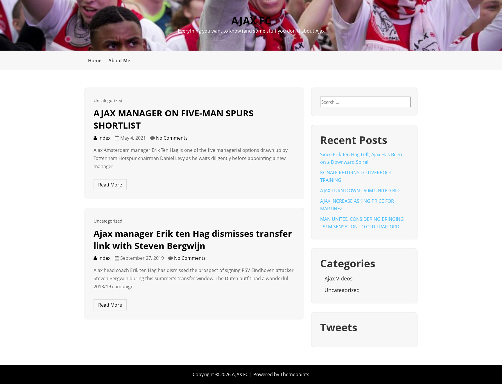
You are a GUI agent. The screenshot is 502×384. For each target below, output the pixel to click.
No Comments (172, 138)
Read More (110, 185)
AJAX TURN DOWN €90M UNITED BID (360, 190)
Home (94, 60)
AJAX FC (251, 20)
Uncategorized (108, 100)
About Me (119, 60)
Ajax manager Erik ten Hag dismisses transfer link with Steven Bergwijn (193, 239)
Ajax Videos (338, 278)
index (103, 138)
